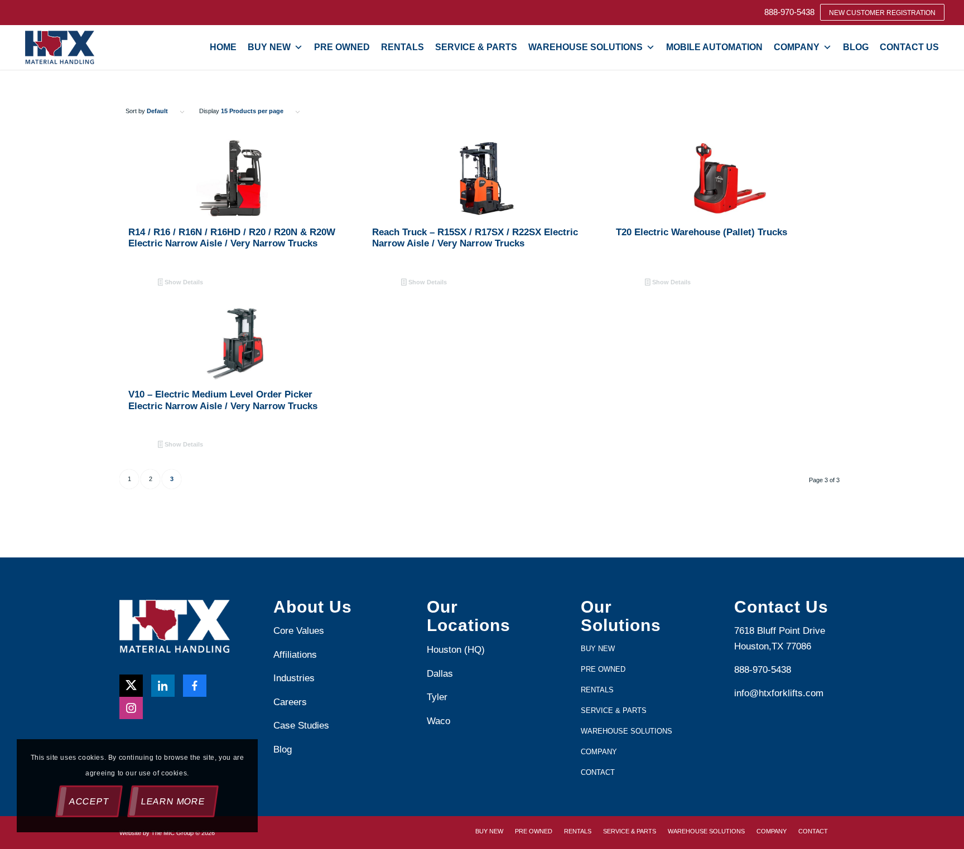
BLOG (856, 47)
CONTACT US (909, 47)
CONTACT (598, 772)
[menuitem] (789, 12)
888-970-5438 (789, 12)
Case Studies (301, 725)
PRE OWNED (342, 47)
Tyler (438, 697)
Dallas (440, 673)
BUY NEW (269, 47)
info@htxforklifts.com (778, 693)
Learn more (173, 801)
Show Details (183, 282)
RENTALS (402, 47)
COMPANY (797, 47)
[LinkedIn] (163, 686)
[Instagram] (131, 708)
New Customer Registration (882, 13)
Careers (290, 702)
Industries (294, 678)
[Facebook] (194, 686)
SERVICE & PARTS (476, 47)
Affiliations (295, 654)
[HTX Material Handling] (60, 47)
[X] (131, 686)
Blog (282, 749)
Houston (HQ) (456, 649)
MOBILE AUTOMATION (714, 47)
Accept (89, 801)
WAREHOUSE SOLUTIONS (585, 47)
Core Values (298, 630)
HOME (223, 47)
